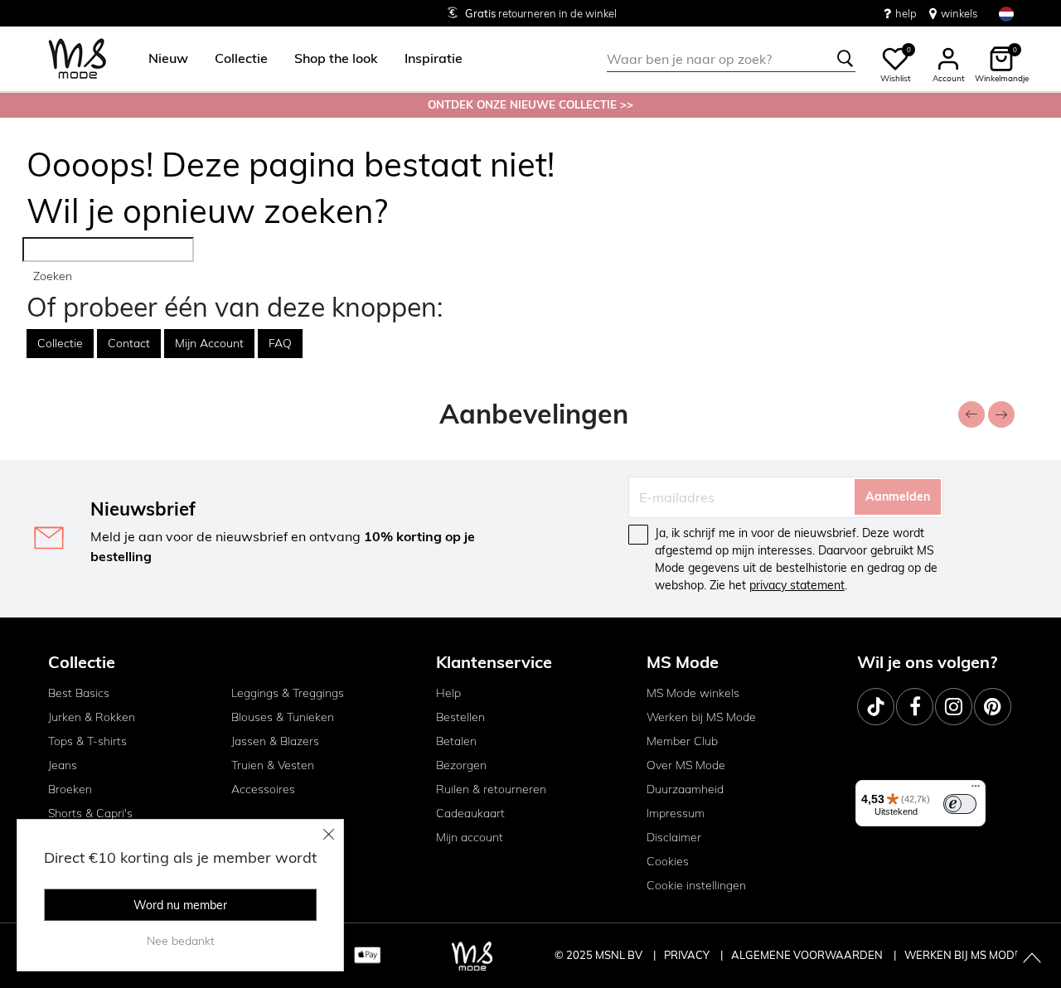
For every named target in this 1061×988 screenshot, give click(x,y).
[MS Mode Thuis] (77, 59)
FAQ (280, 343)
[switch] (959, 804)
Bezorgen (461, 765)
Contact (129, 343)
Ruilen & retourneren (491, 789)
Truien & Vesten (272, 765)
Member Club (682, 741)
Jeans (62, 765)
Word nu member (180, 905)
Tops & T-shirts (87, 741)
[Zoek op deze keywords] (845, 59)
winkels (959, 13)
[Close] (329, 833)
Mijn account (469, 837)
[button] (168, 59)
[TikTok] (875, 706)
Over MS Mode (686, 765)
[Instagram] (953, 706)
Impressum (676, 813)
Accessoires (263, 789)
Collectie (60, 343)
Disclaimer (674, 837)
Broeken (70, 789)
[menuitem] (161, 59)
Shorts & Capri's (90, 813)
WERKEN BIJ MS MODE (962, 954)
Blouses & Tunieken (282, 717)
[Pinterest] (992, 706)
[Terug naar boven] (1032, 959)
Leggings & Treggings (287, 692)
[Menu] (976, 790)
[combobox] (731, 59)
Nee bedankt (181, 940)
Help (448, 692)
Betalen (456, 741)
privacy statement (797, 585)
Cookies (668, 861)
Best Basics (78, 692)
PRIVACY (688, 954)
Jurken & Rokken (91, 717)
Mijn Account (209, 343)
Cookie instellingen (696, 885)
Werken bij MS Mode (701, 717)
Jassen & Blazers (275, 741)
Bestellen (460, 717)
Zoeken (52, 276)
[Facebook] (914, 706)
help (906, 13)
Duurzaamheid (685, 789)
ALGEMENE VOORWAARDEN (808, 954)
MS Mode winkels (693, 692)
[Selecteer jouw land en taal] (1006, 14)
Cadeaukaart (470, 813)
